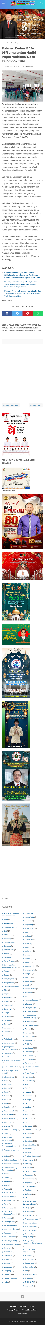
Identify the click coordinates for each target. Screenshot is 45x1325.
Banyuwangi (8, 957)
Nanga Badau (30, 989)
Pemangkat (29, 1037)
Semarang (29, 1160)
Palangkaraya (30, 1011)
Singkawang (29, 1183)
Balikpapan (8, 935)
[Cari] (41, 3)
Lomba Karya (30, 913)
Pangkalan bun (31, 1025)
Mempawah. (30, 970)
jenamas (7, 1126)
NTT (26, 996)
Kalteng (7, 1181)
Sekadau (28, 1141)
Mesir (27, 985)
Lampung (7, 1271)
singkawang (29, 1179)
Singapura (29, 1175)
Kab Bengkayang (10, 1130)
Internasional (9, 1077)
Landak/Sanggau (10, 1278)
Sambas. (28, 1115)
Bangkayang (9, 942)
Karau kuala (8, 1208)
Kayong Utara (9, 1222)
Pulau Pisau (29, 1073)
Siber (32, 1306)
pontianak (29, 1048)
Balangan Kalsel (10, 927)
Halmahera (8, 1053)
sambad (28, 1107)
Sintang (28, 1194)
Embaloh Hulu (9, 1039)
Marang (28, 947)
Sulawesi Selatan (31, 1219)
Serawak (28, 1168)
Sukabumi (29, 1211)
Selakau (28, 1152)
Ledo (6, 1282)
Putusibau (29, 1077)
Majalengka (29, 928)
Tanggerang (29, 1263)
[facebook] (7, 313)
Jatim (6, 1100)
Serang (28, 1164)
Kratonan (7, 1248)
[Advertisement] (22, 871)
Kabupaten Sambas (11, 1150)
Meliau (27, 962)
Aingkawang (8, 923)
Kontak (23, 1306)
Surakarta (29, 1259)
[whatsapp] (38, 313)
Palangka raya (30, 1008)
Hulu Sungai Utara (11, 1067)
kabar (6, 1133)
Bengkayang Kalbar (11, 986)
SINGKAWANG (30, 1186)
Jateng (6, 1096)
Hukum (6, 1057)
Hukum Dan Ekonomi (12, 1060)
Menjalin (28, 974)
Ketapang (7, 1233)
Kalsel (6, 1174)
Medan (27, 955)
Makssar (28, 932)
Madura (28, 921)
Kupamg (7, 1263)
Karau (6, 1204)
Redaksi (13, 1306)
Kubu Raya (8, 1256)
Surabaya (28, 1256)
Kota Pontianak (10, 1237)
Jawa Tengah (9, 1111)
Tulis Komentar (27, 66)
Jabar (6, 1081)
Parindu (28, 1033)
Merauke (28, 981)
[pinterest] (27, 313)
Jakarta (7, 1088)
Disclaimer (22, 1313)
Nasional (28, 993)
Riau (26, 1088)
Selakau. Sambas (32, 1156)
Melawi (27, 959)
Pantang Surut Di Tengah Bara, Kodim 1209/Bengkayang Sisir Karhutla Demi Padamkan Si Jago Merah (20, 284)
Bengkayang (9, 983)
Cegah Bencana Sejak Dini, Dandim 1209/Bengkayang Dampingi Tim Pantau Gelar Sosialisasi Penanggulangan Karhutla (23, 275)
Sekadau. (28, 1149)
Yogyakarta (29, 1286)
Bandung (7, 938)
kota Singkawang (10, 1241)
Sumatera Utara (31, 1227)
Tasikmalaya (30, 1267)
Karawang (8, 1218)
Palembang (29, 1021)
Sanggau (28, 1126)
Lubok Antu (29, 917)
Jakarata (7, 1084)
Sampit (27, 1122)
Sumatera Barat (31, 1223)
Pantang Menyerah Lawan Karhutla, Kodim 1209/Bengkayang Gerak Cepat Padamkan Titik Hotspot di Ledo (22, 293)
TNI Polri (28, 1278)
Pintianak (28, 1040)
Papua (27, 1029)
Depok (6, 1032)
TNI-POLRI (29, 1282)
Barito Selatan (9, 961)
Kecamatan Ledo (10, 1225)
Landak (7, 1274)
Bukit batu (8, 1005)
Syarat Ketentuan (29, 1310)
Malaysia (28, 940)
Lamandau (8, 1267)
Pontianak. (29, 1055)
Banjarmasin (9, 950)
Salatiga (28, 1100)
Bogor (6, 994)
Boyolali (7, 1001)
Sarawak (28, 1133)
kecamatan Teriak (11, 1229)
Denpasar (8, 1028)
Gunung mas (9, 1043)
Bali (5, 931)
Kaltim (6, 1185)
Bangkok (7, 946)
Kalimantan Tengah (11, 1164)
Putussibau (29, 1081)
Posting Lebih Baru (10, 405)
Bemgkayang (9, 979)
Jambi (6, 1092)
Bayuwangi (8, 971)
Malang (28, 936)
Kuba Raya (8, 1252)
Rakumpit (28, 1084)
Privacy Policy (13, 1310)
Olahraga (28, 1004)
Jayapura (7, 1122)
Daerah (7, 1024)
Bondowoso (8, 998)
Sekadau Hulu (30, 1145)
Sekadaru (28, 1137)
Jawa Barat (8, 1107)
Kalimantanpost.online (28, 1321)
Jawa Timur (8, 1115)
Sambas (28, 1111)
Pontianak (29, 1052)
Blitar (6, 990)
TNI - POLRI (30, 1274)
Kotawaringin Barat (11, 1244)
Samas (27, 1103)
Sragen (28, 1208)
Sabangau (29, 1096)
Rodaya (28, 1092)
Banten (6, 954)
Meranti (28, 978)
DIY (5, 1035)
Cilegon (7, 1020)
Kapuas (7, 1189)
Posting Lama (35, 405)
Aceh (6, 920)
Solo (26, 1198)
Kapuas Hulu (9, 1200)
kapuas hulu (8, 1193)
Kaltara (6, 1178)
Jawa (6, 1103)
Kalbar (6, 1156)
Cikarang (7, 1016)
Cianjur (6, 1013)
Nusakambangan (31, 1000)
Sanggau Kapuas (31, 1130)
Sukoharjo (29, 1215)
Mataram (28, 951)
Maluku (28, 943)
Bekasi (6, 975)
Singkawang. (30, 1190)
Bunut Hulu (8, 1009)
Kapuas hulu (9, 1196)
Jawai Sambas (9, 1118)
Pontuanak (29, 1063)
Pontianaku (29, 1059)
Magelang (29, 925)
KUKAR (7, 1259)
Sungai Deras (30, 1230)
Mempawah (29, 966)
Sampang (28, 1118)
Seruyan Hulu (30, 1171)
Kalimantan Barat (10, 1160)
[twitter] (17, 313)
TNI (26, 1271)
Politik (27, 1044)
